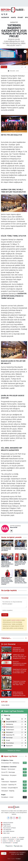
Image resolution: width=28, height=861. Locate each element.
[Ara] (4, 14)
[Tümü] (26, 638)
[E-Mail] (11, 531)
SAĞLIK (5, 841)
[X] (11, 818)
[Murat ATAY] (5, 528)
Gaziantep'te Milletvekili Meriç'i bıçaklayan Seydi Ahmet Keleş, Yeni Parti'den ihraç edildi (21, 580)
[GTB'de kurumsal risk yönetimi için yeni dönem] (7, 543)
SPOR (4, 839)
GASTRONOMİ (7, 842)
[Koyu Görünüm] (2, 14)
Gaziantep (14, 22)
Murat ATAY (13, 527)
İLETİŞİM (15, 842)
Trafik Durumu (7, 826)
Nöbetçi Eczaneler (8, 822)
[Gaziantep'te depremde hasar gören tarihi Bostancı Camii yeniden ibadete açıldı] (7, 556)
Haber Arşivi (6, 833)
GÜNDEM (21, 837)
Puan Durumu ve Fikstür (9, 827)
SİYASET (20, 17)
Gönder (4, 614)
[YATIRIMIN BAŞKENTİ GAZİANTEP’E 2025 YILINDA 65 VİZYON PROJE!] (14, 57)
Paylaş (4, 67)
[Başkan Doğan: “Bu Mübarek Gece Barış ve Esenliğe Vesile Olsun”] (21, 556)
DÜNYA (11, 841)
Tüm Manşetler (7, 829)
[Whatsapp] (20, 818)
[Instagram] (14, 818)
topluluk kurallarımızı (16, 620)
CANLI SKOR (5, 705)
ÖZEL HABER (20, 839)
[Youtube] (17, 818)
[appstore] (9, 846)
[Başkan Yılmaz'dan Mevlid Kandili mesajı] (21, 543)
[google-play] (18, 846)
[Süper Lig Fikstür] (26, 756)
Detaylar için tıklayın (14, 750)
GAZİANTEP (5, 17)
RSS (4, 853)
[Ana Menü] (6, 14)
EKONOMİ (11, 839)
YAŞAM (18, 841)
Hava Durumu (6, 824)
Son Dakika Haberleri (8, 831)
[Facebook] (8, 818)
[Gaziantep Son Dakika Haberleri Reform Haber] (13, 10)
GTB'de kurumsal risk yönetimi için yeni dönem (6, 549)
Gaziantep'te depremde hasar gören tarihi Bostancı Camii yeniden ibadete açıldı (7, 564)
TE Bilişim (18, 858)
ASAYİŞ (13, 17)
